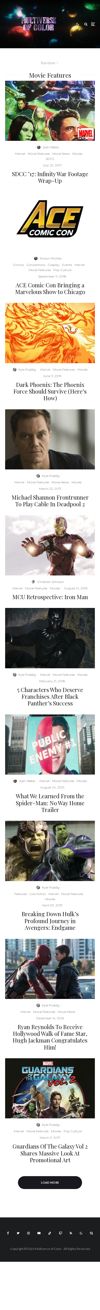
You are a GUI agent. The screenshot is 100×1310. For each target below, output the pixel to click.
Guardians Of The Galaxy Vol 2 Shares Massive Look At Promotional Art (50, 1153)
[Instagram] (28, 1233)
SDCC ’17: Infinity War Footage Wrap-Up (50, 177)
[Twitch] (60, 1233)
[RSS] (71, 1233)
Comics (18, 265)
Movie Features (39, 154)
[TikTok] (49, 1233)
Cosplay (53, 265)
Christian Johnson (50, 582)
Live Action (37, 894)
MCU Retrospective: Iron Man (50, 596)
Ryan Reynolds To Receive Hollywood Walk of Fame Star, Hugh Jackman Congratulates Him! (50, 1037)
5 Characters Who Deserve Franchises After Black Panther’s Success (50, 696)
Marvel (20, 154)
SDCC (50, 159)
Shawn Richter (51, 258)
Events (67, 265)
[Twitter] (18, 1233)
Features (20, 894)
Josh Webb (51, 147)
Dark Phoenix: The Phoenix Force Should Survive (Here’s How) (50, 391)
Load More (50, 1182)
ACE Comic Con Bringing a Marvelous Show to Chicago (50, 288)
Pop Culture (62, 270)
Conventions (35, 265)
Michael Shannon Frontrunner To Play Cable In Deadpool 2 (50, 501)
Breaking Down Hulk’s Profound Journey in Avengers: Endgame (50, 920)
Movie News (61, 154)
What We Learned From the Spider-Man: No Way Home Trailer (50, 803)
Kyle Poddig (27, 369)
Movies (77, 154)
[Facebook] (8, 1233)
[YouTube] (39, 1233)
